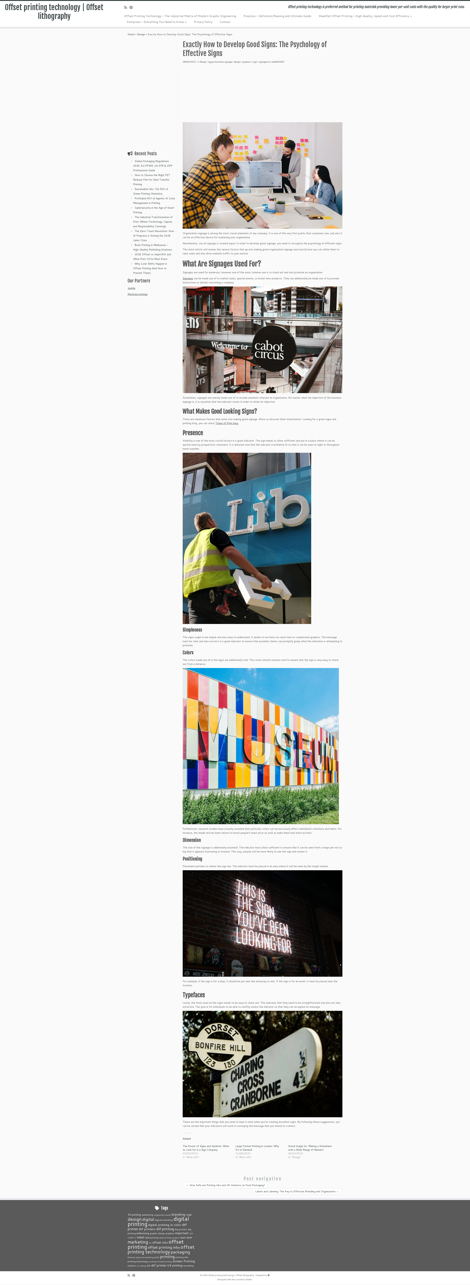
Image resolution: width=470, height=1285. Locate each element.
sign (255, 61)
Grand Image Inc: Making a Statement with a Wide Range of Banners (310, 1148)
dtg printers (181, 1229)
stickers (132, 1265)
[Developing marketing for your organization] (262, 175)
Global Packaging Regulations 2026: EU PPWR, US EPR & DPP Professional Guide (152, 165)
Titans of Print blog (226, 423)
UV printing (174, 1265)
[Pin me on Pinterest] (132, 7)
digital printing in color (164, 1224)
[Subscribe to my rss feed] (126, 7)
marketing (138, 1242)
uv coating (141, 1265)
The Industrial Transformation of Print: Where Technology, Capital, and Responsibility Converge (153, 221)
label (140, 1237)
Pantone (131, 1257)
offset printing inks (164, 1247)
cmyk (189, 1215)
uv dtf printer (157, 1265)
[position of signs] (262, 923)
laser (189, 1237)
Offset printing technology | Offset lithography (54, 12)
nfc (150, 1242)
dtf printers (147, 1229)
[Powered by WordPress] (268, 1274)
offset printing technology (161, 1249)
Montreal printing (137, 294)
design (237, 61)
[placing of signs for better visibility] (247, 538)
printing (167, 1256)
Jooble (131, 288)
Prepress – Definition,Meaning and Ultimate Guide (277, 16)
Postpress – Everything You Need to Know (156, 22)
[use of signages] (262, 339)
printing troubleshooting (160, 1261)
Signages (188, 278)
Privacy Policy (203, 22)
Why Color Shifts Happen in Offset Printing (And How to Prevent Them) (150, 268)
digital (148, 1219)
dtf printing (165, 1228)
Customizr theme (244, 1279)
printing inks (182, 1257)
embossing (142, 1233)
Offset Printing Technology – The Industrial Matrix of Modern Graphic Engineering (180, 16)
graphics (247, 61)
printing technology (138, 1261)
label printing (151, 1237)
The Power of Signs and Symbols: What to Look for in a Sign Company (206, 1148)
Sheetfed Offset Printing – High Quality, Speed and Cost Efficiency (364, 16)
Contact (225, 22)
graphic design (157, 1233)
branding (178, 1214)
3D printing (134, 1215)
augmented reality (162, 1214)
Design (141, 34)
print (156, 1257)
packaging (180, 1252)
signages (263, 61)
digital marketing (164, 1220)
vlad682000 (277, 61)
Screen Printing (184, 1261)
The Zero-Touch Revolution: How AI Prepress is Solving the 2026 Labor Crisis (153, 235)
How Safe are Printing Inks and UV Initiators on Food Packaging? (225, 1185)
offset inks (160, 1242)
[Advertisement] (152, 93)
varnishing (188, 1265)
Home (131, 34)
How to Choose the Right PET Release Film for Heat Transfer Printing (151, 179)
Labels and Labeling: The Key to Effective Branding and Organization (297, 1191)
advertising (147, 1214)
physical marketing (145, 1257)
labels (183, 1237)
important (182, 1233)
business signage (224, 61)
